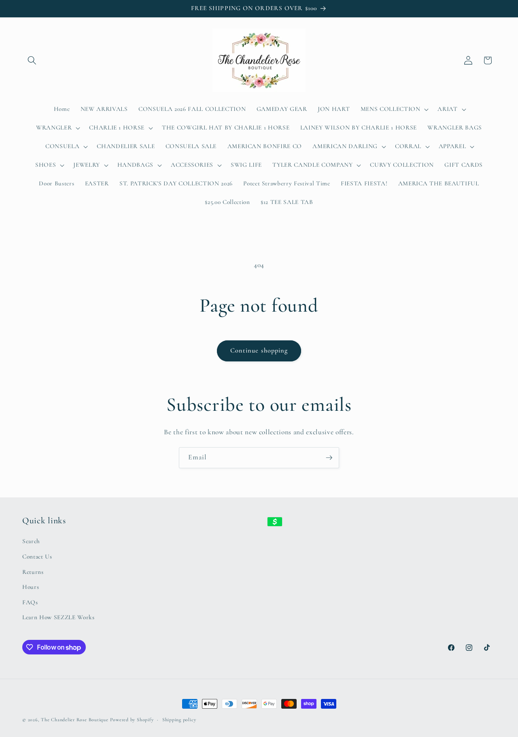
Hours (30, 586)
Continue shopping (259, 350)
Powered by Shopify (132, 719)
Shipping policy (179, 719)
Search (31, 541)
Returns (33, 572)
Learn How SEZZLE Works (58, 617)
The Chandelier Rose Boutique (74, 719)
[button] (32, 60)
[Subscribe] (329, 457)
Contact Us (37, 556)
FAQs (30, 602)
